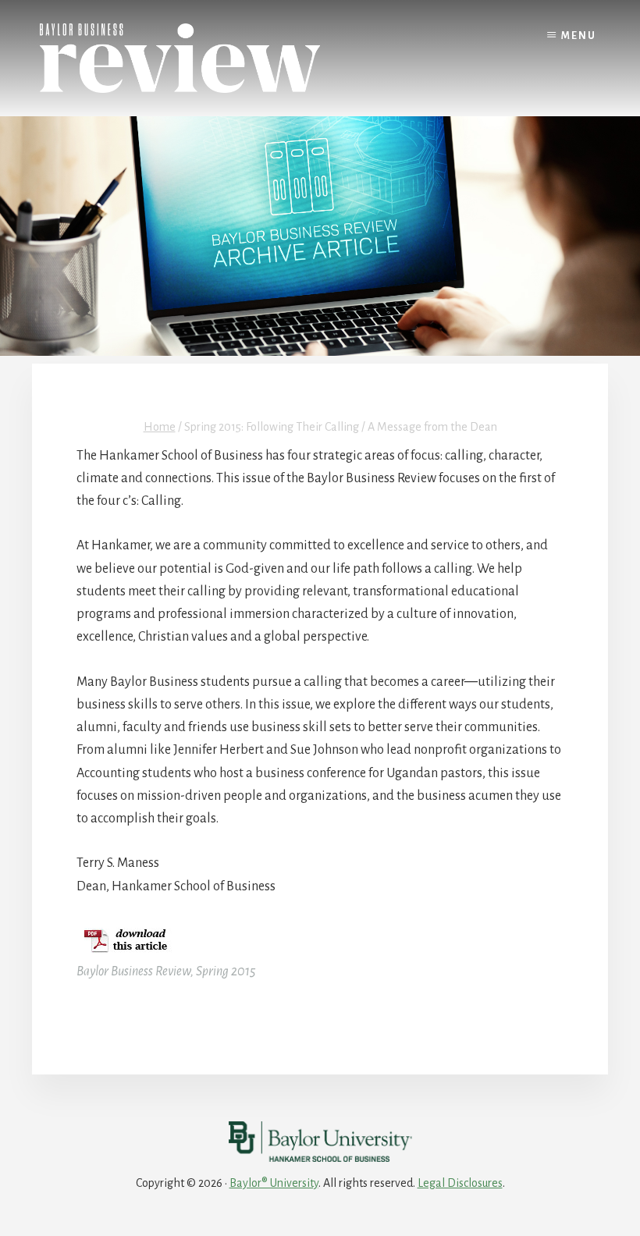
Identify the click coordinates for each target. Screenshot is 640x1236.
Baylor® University (273, 1183)
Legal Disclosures (460, 1183)
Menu (578, 35)
